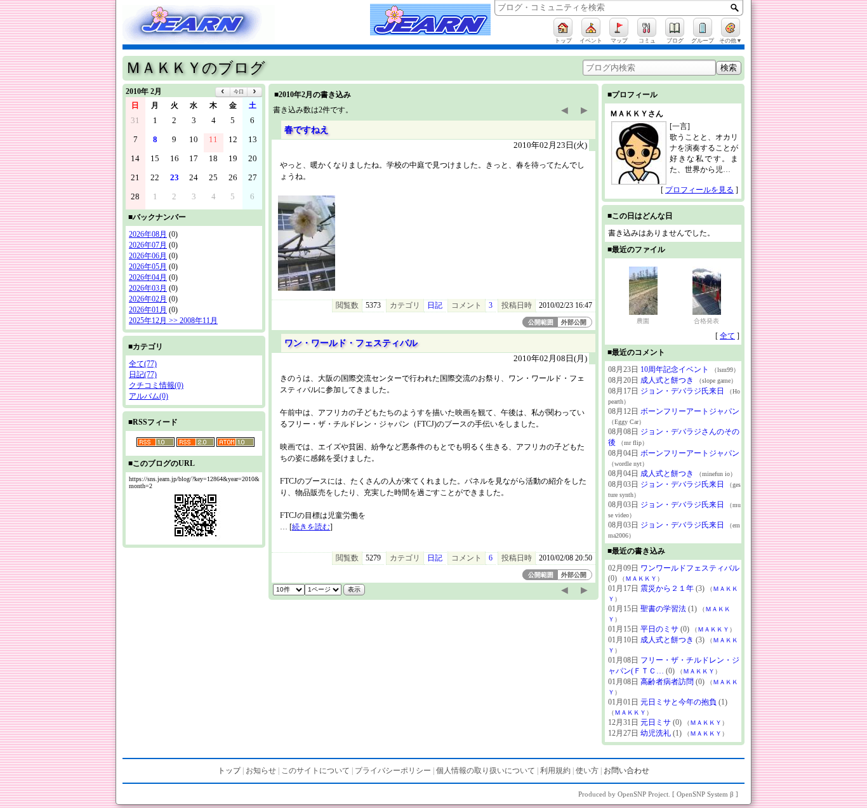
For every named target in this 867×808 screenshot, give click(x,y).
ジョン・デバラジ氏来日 (682, 391)
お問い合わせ (626, 770)
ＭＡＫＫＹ (641, 578)
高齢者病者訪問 (667, 681)
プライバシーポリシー (393, 770)
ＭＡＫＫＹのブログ (195, 68)
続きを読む (311, 526)
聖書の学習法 (663, 608)
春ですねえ (306, 129)
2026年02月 (148, 299)
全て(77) (143, 363)
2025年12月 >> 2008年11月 (173, 320)
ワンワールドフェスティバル (689, 568)
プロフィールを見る (699, 189)
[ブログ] (674, 27)
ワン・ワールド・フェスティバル (351, 343)
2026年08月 (148, 234)
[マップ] (618, 27)
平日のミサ (659, 629)
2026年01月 (148, 309)
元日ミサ (655, 722)
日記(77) (143, 374)
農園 (643, 320)
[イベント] (590, 27)
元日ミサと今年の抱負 (678, 702)
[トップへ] (211, 26)
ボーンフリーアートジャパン (689, 411)
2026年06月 (148, 255)
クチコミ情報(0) (156, 385)
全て (727, 335)
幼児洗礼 (655, 733)
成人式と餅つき (667, 380)
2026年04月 (148, 277)
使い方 (587, 770)
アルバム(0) (148, 396)
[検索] (735, 8)
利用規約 (555, 770)
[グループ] (702, 27)
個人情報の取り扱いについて (485, 770)
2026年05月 (148, 266)
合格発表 (706, 320)
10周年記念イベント (674, 369)
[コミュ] (646, 27)
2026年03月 (148, 288)
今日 (239, 92)
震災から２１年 (667, 588)
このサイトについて (315, 770)
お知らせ (261, 770)
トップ (229, 770)
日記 (434, 305)
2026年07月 (148, 245)
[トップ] (562, 27)
